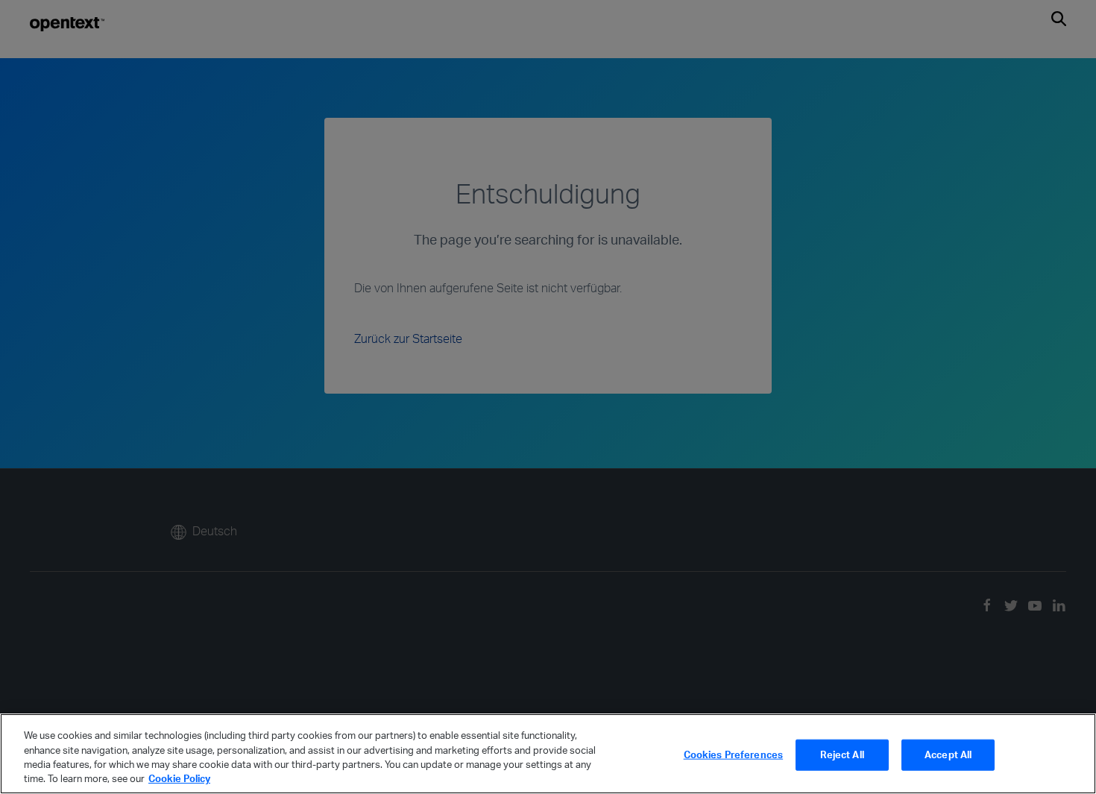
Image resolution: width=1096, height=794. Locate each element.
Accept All (948, 754)
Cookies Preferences (733, 754)
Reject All (841, 754)
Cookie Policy (179, 778)
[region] (548, 753)
